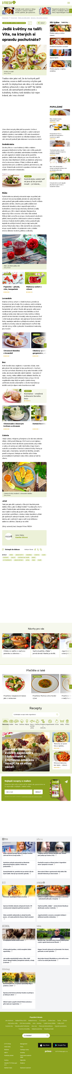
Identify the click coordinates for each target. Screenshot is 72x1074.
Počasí (65, 1020)
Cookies (6, 1060)
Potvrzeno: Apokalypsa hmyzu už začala (15, 897)
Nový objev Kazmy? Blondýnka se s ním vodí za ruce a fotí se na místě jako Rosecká (53, 959)
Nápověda (23, 1060)
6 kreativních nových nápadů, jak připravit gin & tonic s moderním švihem (58, 184)
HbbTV (6, 1052)
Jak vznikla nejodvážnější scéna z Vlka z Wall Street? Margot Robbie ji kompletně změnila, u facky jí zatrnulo (18, 960)
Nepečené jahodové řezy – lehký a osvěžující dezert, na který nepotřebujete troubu (61, 10)
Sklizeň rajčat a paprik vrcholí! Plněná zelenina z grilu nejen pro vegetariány (17, 1003)
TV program (42, 1020)
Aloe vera (34, 1026)
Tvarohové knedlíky (24, 1029)
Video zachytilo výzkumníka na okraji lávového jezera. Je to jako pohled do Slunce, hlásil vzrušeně (18, 916)
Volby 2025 (60, 1023)
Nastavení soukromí (25, 1067)
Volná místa (7, 1046)
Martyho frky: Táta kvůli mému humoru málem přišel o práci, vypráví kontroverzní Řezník (53, 941)
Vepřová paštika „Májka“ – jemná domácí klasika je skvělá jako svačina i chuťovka (44, 652)
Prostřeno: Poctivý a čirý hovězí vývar (44, 697)
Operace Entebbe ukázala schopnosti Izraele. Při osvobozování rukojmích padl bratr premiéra (17, 907)
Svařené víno (9, 1026)
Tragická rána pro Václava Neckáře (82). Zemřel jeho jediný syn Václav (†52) (52, 854)
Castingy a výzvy (24, 1049)
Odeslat (38, 792)
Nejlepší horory (32, 1020)
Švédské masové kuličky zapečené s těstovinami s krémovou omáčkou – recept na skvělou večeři (21, 758)
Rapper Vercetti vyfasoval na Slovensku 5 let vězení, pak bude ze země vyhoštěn (53, 950)
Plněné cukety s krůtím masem (57, 34)
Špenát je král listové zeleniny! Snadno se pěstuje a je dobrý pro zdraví (18, 994)
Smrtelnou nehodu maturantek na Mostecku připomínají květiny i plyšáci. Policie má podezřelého (16, 864)
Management (23, 1044)
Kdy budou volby (13, 1023)
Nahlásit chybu (8, 1067)
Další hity (65, 22)
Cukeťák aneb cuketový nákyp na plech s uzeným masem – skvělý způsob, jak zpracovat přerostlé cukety (25, 11)
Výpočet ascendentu (61, 1026)
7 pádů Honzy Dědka (49, 1023)
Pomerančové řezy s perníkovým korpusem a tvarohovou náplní (56, 135)
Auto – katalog (37, 1023)
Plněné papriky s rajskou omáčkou (58, 70)
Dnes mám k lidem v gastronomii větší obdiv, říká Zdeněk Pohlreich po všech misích (52, 872)
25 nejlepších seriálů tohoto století (13, 940)
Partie (59, 1020)
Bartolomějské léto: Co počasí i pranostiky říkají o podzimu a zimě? (18, 984)
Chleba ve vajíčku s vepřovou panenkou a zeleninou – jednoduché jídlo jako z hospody (15, 652)
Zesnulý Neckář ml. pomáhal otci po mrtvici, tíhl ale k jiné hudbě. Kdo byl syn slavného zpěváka (18, 872)
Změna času (51, 1020)
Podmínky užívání (8, 1055)
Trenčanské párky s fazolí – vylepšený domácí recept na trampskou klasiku (57, 151)
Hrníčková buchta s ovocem (59, 46)
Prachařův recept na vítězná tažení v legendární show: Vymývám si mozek (52, 863)
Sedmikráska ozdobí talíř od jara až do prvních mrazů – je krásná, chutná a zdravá (34, 181)
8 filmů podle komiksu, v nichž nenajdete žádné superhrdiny (17, 950)
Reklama (6, 1049)
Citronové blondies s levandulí (12, 352)
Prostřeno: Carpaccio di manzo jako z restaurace (15, 697)
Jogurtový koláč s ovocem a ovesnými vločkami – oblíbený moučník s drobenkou (52, 916)
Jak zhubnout (9, 1020)
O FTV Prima (7, 1044)
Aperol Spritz (54, 58)
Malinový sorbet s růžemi (34, 288)
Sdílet (41, 23)
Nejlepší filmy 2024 (20, 1020)
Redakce (22, 1063)
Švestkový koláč (49, 1029)
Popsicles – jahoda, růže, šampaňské (12, 288)
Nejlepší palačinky (37, 1029)
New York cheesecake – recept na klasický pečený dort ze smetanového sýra (58, 168)
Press (21, 1046)
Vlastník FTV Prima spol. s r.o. (10, 1064)
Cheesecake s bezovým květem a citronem (14, 425)
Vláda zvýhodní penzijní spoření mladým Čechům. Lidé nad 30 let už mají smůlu (18, 854)
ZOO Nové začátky (25, 1023)
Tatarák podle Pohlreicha (22, 1026)
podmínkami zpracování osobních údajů (32, 796)
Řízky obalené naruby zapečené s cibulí (56, 119)
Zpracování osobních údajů (25, 1056)
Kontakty (22, 1052)
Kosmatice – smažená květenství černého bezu (33, 396)
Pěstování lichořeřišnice (46, 1026)
